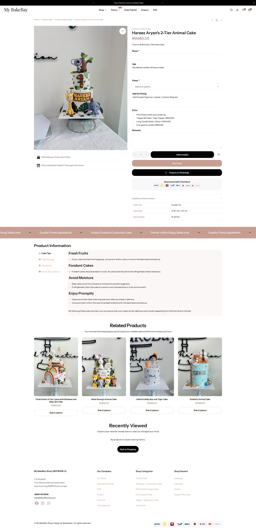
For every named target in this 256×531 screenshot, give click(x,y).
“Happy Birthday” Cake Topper (155, 118)
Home (36, 19)
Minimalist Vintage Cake (147, 489)
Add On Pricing (139, 93)
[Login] (237, 10)
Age (134, 64)
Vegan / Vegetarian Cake (147, 500)
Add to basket (182, 154)
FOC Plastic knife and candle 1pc (151, 114)
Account (101, 500)
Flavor (135, 80)
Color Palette (130, 10)
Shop (101, 10)
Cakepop (178, 478)
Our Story (101, 478)
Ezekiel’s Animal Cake (200, 399)
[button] (93, 3)
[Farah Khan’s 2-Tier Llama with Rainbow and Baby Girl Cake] (56, 367)
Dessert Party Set (182, 494)
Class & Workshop (105, 484)
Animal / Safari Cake (63, 19)
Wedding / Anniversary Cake (149, 484)
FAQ (155, 10)
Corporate (140, 505)
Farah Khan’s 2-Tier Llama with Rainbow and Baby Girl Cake (56, 400)
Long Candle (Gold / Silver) (153, 121)
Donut (177, 489)
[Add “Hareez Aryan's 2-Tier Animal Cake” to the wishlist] (218, 154)
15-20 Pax (175, 217)
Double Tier (176, 205)
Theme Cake (47, 19)
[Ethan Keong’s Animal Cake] (104, 367)
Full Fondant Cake (144, 494)
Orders (100, 494)
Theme (115, 9)
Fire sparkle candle (149, 125)
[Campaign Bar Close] (254, 3)
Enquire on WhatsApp (179, 172)
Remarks (136, 130)
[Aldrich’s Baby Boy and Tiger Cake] (152, 367)
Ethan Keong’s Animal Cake (104, 399)
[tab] (50, 253)
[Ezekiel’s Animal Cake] (200, 367)
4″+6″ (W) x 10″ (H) (179, 211)
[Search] (231, 10)
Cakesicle (178, 484)
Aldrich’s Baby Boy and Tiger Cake (152, 399)
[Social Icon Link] (36, 503)
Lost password (103, 505)
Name (135, 51)
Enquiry (145, 10)
